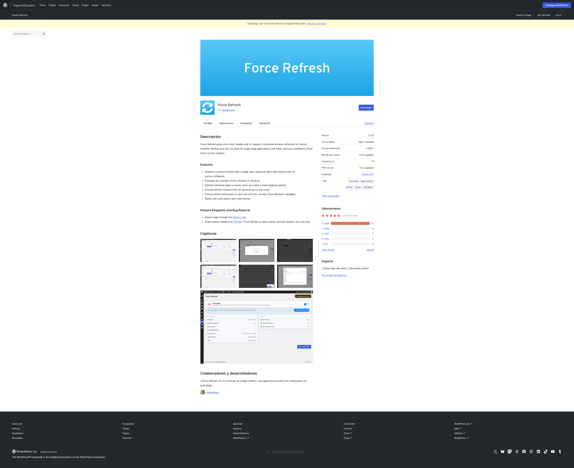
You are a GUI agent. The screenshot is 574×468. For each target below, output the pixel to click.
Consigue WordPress (556, 5)
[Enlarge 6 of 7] (308, 268)
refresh (349, 187)
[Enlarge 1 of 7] (232, 242)
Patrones (127, 438)
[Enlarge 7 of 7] (308, 294)
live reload (353, 181)
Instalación (246, 123)
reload (358, 187)
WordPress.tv (241, 438)
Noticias (16, 428)
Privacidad (17, 438)
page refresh (367, 181)
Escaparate (128, 423)
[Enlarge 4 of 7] (232, 268)
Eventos (348, 428)
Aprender (238, 423)
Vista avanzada (330, 195)
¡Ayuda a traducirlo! (316, 23)
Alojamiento (17, 433)
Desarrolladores (241, 433)
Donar (348, 433)
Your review (328, 249)
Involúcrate (349, 423)
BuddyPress (461, 438)
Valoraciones (226, 123)
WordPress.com (463, 423)
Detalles (207, 123)
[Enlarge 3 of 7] (308, 242)
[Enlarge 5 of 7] (270, 268)
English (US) (368, 174)
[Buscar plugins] (44, 34)
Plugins (126, 433)
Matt (457, 428)
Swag (348, 438)
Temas (126, 428)
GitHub (238, 221)
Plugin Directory (20, 15)
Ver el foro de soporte (334, 275)
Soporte (369, 123)
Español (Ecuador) (49, 452)
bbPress (459, 433)
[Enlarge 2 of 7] (270, 242)
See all (370, 249)
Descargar (366, 107)
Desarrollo (264, 123)
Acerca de (17, 423)
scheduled (368, 187)
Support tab (239, 217)
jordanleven (228, 110)
